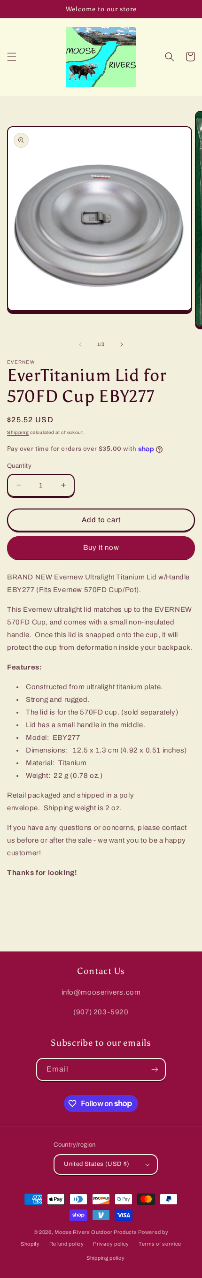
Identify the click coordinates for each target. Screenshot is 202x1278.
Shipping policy (105, 1258)
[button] (11, 56)
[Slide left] (80, 344)
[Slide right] (121, 344)
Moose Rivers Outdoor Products (95, 1232)
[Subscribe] (154, 1069)
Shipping (18, 432)
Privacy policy (111, 1244)
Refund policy (66, 1244)
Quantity (19, 466)
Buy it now (101, 547)
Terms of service (160, 1244)
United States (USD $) (96, 1164)
